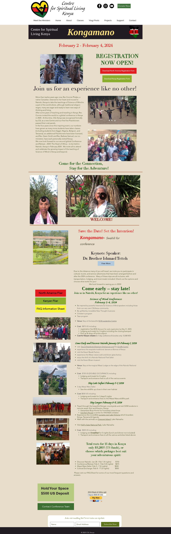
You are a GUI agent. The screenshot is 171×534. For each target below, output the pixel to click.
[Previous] (91, 110)
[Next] (133, 110)
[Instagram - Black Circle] (105, 6)
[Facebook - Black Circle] (99, 6)
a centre (96, 413)
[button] (117, 78)
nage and (110, 347)
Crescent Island (104, 419)
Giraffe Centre (122, 347)
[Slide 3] (115, 120)
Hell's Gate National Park (91, 425)
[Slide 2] (112, 120)
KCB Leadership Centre (108, 321)
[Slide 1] (109, 120)
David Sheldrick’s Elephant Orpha (94, 347)
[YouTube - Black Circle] (111, 6)
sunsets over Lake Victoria (109, 415)
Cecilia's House (86, 413)
